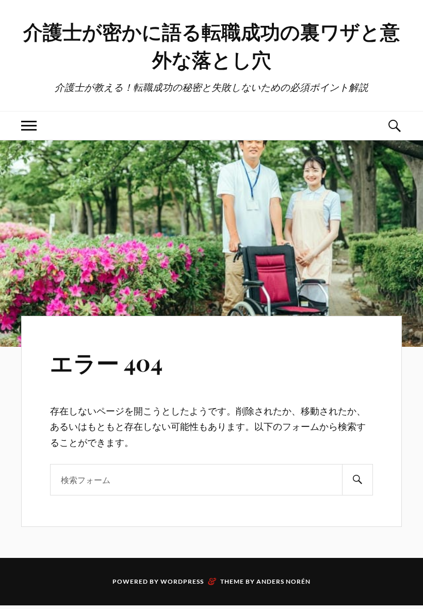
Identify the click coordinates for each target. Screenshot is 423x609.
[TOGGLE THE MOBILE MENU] (29, 125)
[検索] (357, 479)
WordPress (182, 581)
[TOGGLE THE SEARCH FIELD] (394, 125)
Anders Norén (283, 581)
